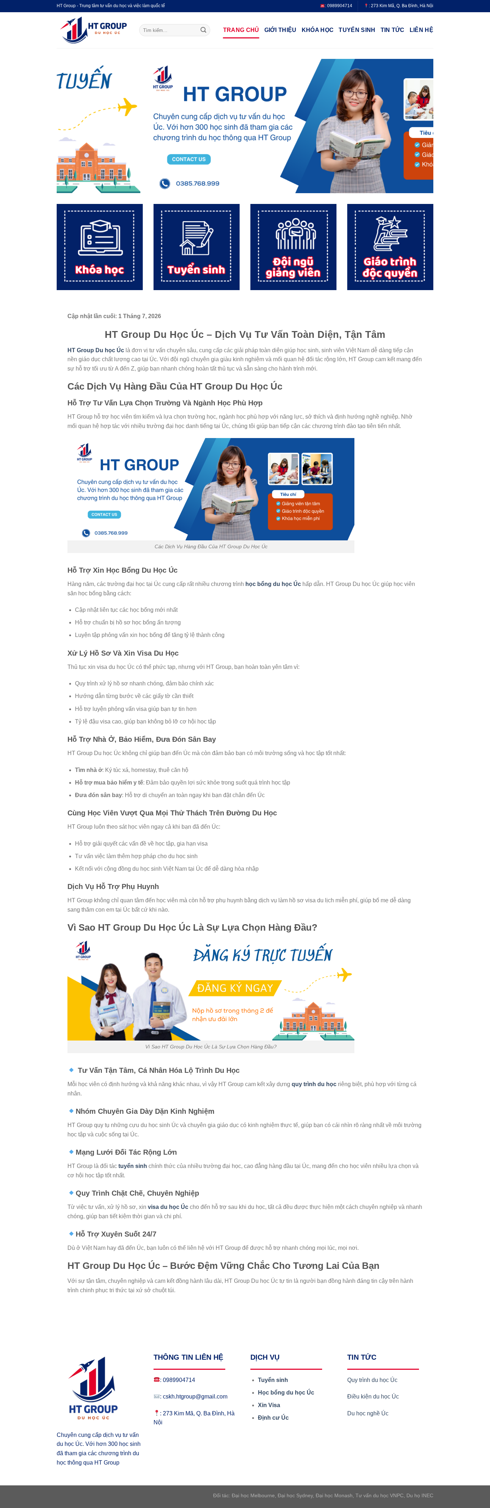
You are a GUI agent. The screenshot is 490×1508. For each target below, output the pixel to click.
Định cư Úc (273, 1418)
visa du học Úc (168, 1207)
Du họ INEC (419, 1495)
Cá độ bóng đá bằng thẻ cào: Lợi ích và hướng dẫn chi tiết (141, 1307)
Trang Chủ (241, 30)
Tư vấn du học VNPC (379, 1495)
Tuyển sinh (273, 1380)
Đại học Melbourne (253, 1495)
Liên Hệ (421, 30)
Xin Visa (269, 1405)
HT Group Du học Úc (95, 350)
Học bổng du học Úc (286, 1393)
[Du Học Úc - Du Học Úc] (92, 30)
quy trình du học (314, 1084)
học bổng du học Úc (273, 584)
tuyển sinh (132, 1166)
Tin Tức (393, 30)
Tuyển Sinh (357, 30)
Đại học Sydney (295, 1495)
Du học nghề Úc (367, 1413)
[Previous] (73, 125)
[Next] (416, 125)
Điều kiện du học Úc (373, 1396)
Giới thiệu (280, 30)
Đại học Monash (334, 1495)
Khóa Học (318, 30)
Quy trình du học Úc (372, 1380)
